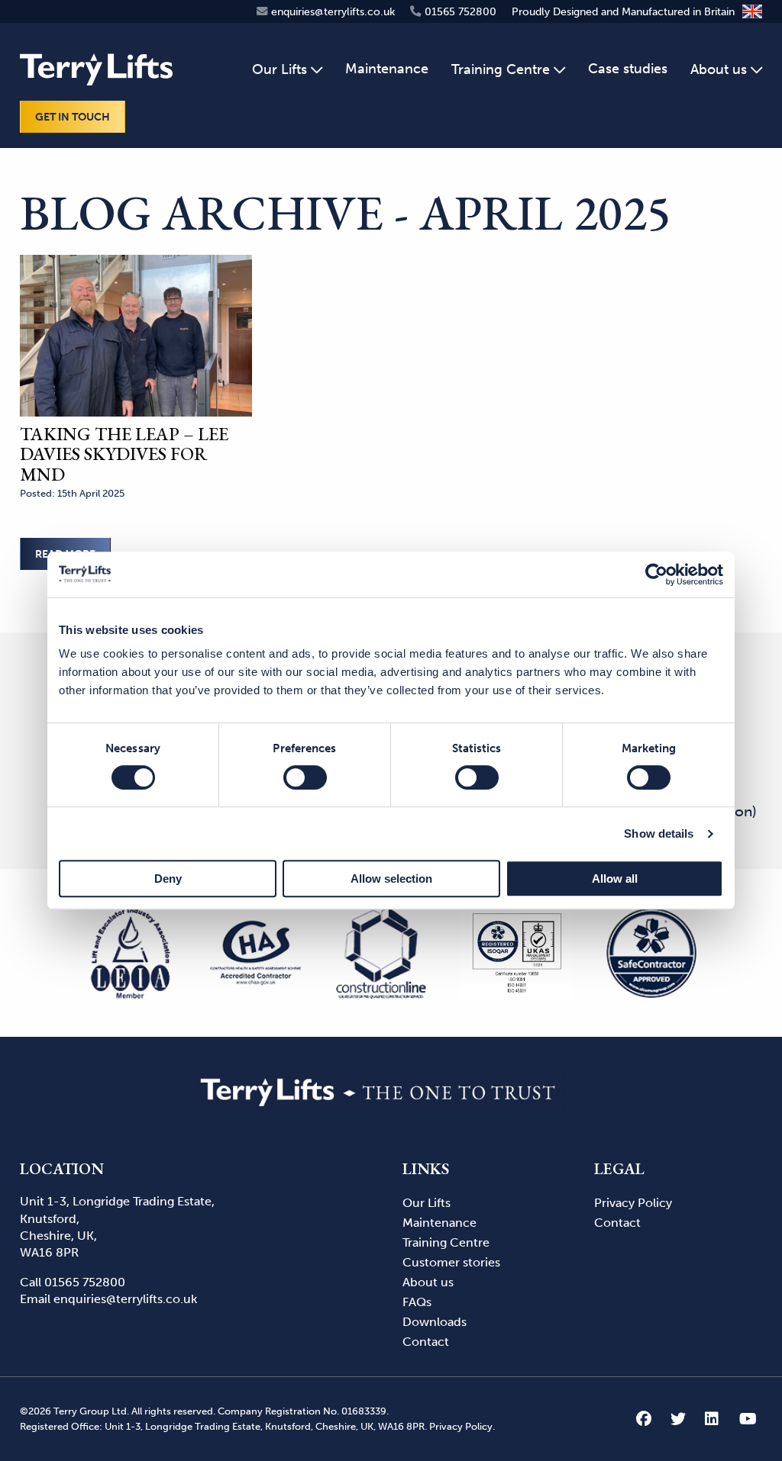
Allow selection (391, 878)
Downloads (434, 1322)
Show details (658, 833)
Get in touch (72, 117)
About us (428, 1282)
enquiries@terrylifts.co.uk (125, 1299)
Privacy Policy (633, 1203)
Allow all (615, 878)
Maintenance (386, 68)
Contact (425, 1341)
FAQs (416, 1302)
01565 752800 (84, 1282)
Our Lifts (426, 1203)
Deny (168, 878)
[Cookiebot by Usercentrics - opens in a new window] (656, 574)
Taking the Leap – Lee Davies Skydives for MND (124, 454)
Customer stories (452, 1262)
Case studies (627, 68)
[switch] (305, 777)
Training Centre (500, 69)
